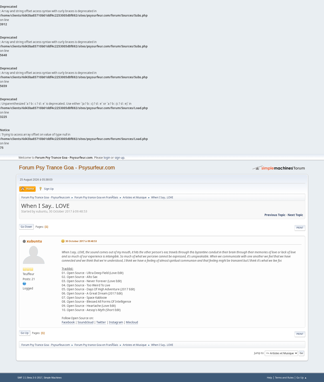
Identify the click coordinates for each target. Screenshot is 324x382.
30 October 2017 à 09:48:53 (81, 241)
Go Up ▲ (301, 377)
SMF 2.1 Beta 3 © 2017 (29, 377)
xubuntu (34, 241)
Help (269, 377)
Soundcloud (85, 322)
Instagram (116, 322)
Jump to (258, 353)
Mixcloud (132, 322)
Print (299, 227)
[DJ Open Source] (24, 283)
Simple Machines (53, 377)
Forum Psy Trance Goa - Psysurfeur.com (67, 167)
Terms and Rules (284, 377)
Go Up (24, 333)
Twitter (101, 322)
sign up (119, 158)
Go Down (26, 227)
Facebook (68, 322)
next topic (295, 215)
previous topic (274, 215)
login (107, 158)
